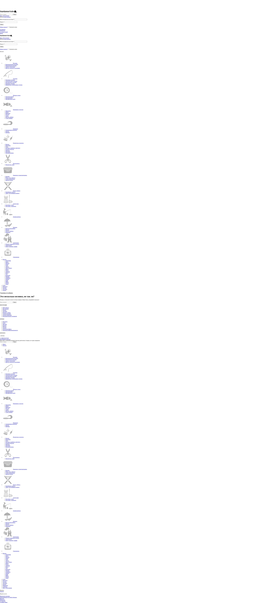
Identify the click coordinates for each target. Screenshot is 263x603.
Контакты (5, 321)
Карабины (7, 232)
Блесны (7, 131)
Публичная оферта (7, 329)
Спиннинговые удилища (11, 81)
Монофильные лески (10, 99)
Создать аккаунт (7, 17)
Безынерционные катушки (11, 64)
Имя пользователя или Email (7, 19)
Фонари (7, 229)
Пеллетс (7, 114)
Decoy (6, 273)
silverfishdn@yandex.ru (5, 339)
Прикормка (8, 110)
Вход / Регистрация (7, 588)
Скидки (4, 327)
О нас (4, 322)
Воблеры (7, 132)
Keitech (7, 282)
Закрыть (2, 591)
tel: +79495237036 (3, 7)
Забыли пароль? (3, 27)
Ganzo (6, 284)
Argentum (7, 271)
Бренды (4, 326)
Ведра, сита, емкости (10, 177)
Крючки (7, 144)
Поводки (7, 150)
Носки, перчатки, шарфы (11, 246)
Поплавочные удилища (10, 82)
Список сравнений (7, 315)
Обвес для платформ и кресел (12, 193)
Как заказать (6, 309)
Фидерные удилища (10, 80)
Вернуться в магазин (5, 596)
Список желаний (7, 313)
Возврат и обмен (7, 312)
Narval (6, 270)
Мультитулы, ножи (9, 164)
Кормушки (7, 145)
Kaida (6, 280)
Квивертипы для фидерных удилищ (13, 84)
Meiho (6, 281)
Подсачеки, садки (9, 205)
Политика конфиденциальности (10, 330)
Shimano (7, 263)
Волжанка (7, 275)
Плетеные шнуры (9, 96)
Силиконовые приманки (11, 130)
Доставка (5, 311)
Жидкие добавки (9, 117)
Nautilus (7, 279)
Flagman (7, 276)
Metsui (6, 269)
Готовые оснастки (9, 149)
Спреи (6, 115)
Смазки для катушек (10, 66)
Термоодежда (8, 245)
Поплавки (7, 151)
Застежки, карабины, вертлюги (12, 148)
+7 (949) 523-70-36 (3, 4)
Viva (6, 274)
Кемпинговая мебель (10, 228)
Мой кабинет (6, 307)
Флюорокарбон (9, 97)
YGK (6, 265)
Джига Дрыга (8, 268)
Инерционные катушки (11, 65)
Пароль (2, 22)
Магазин (5, 324)
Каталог (5, 325)
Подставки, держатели (10, 206)
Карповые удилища (10, 83)
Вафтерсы (7, 113)
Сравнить (5, 586)
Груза (6, 146)
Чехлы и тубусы (9, 180)
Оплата (4, 310)
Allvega (7, 266)
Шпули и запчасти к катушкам (12, 68)
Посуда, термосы (9, 231)
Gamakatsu (7, 278)
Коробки (7, 176)
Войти (2, 24)
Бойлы (7, 112)
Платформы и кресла (10, 192)
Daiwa (6, 262)
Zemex (6, 264)
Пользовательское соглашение (10, 316)
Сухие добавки (9, 118)
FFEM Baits (8, 260)
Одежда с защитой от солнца (12, 244)
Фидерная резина (9, 153)
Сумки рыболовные (10, 179)
